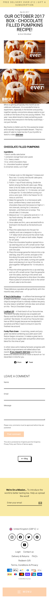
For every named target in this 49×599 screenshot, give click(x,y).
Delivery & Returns (20, 556)
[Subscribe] (40, 503)
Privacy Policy (8, 444)
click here (19, 135)
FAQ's (35, 556)
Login (18, 551)
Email (6, 394)
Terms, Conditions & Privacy (24, 565)
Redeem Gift (24, 560)
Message (7, 405)
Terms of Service (22, 444)
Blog (26, 459)
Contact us (28, 551)
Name (6, 382)
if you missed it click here (20, 352)
